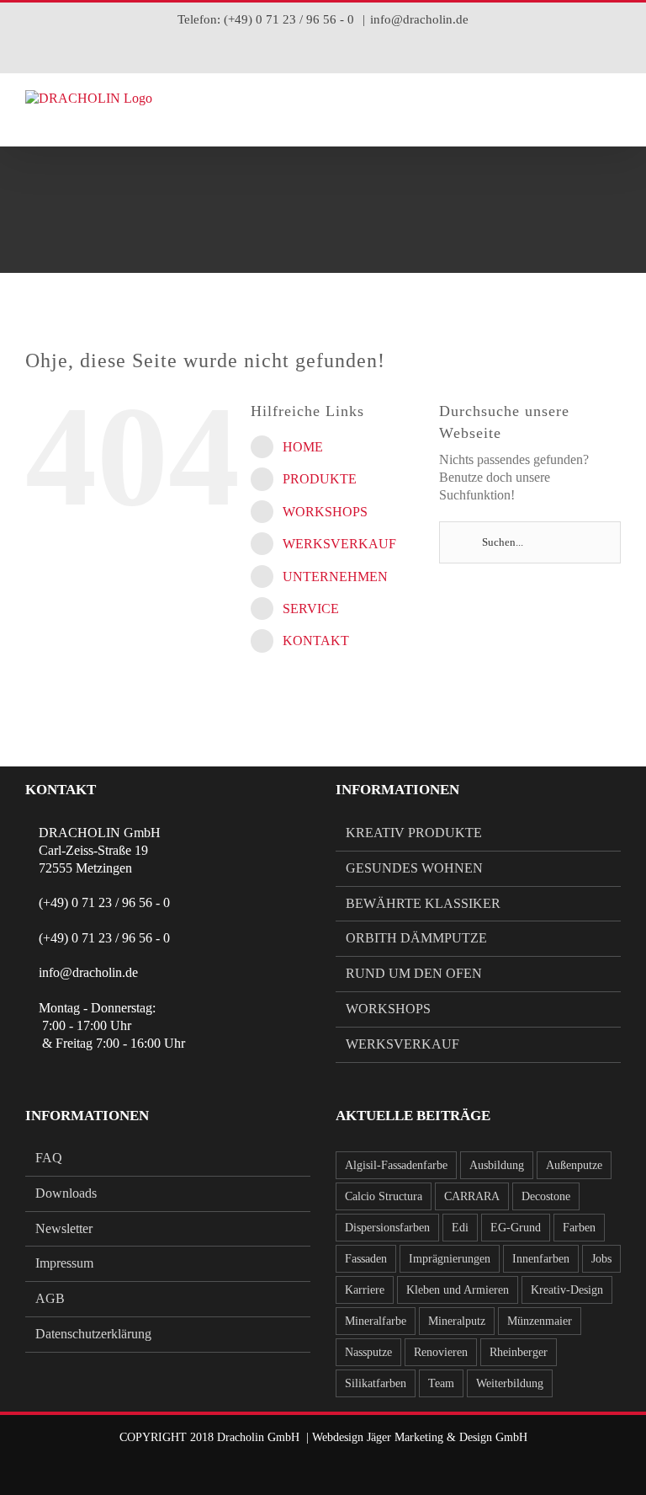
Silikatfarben (375, 1383)
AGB (50, 1298)
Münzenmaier (539, 1320)
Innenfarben (540, 1258)
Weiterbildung (509, 1383)
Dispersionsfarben (387, 1227)
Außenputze (574, 1165)
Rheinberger (519, 1352)
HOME (303, 447)
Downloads (66, 1193)
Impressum (64, 1263)
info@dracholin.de (419, 19)
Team (441, 1383)
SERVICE (311, 608)
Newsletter (64, 1228)
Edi (460, 1227)
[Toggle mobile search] (583, 120)
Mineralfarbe (375, 1320)
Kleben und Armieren (457, 1289)
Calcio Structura (383, 1196)
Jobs (601, 1258)
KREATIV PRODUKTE (414, 832)
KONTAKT (316, 640)
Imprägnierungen (449, 1258)
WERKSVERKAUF (339, 544)
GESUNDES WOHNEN (414, 868)
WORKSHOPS (325, 512)
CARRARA (472, 1196)
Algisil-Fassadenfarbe (396, 1165)
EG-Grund (515, 1227)
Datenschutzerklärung (93, 1334)
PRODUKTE (320, 479)
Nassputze (368, 1352)
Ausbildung (496, 1165)
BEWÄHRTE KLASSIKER (423, 903)
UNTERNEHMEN (335, 576)
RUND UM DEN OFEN (414, 973)
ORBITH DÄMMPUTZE (416, 938)
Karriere (364, 1289)
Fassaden (366, 1258)
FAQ (48, 1158)
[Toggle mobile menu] (614, 120)
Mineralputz (456, 1320)
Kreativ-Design (567, 1289)
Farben (579, 1227)
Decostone (546, 1196)
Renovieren (441, 1352)
